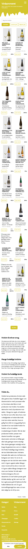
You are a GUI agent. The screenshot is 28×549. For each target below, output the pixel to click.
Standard (5, 24)
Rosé (3, 514)
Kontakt (16, 514)
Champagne (5, 518)
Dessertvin (4, 530)
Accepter (20, 546)
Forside (19, 496)
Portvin (3, 526)
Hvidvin (3, 511)
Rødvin (3, 507)
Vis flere (14, 327)
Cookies (16, 518)
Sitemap (16, 522)
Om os (15, 511)
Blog (15, 507)
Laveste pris (14, 24)
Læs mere (4, 54)
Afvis (8, 546)
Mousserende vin (6, 522)
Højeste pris (22, 24)
